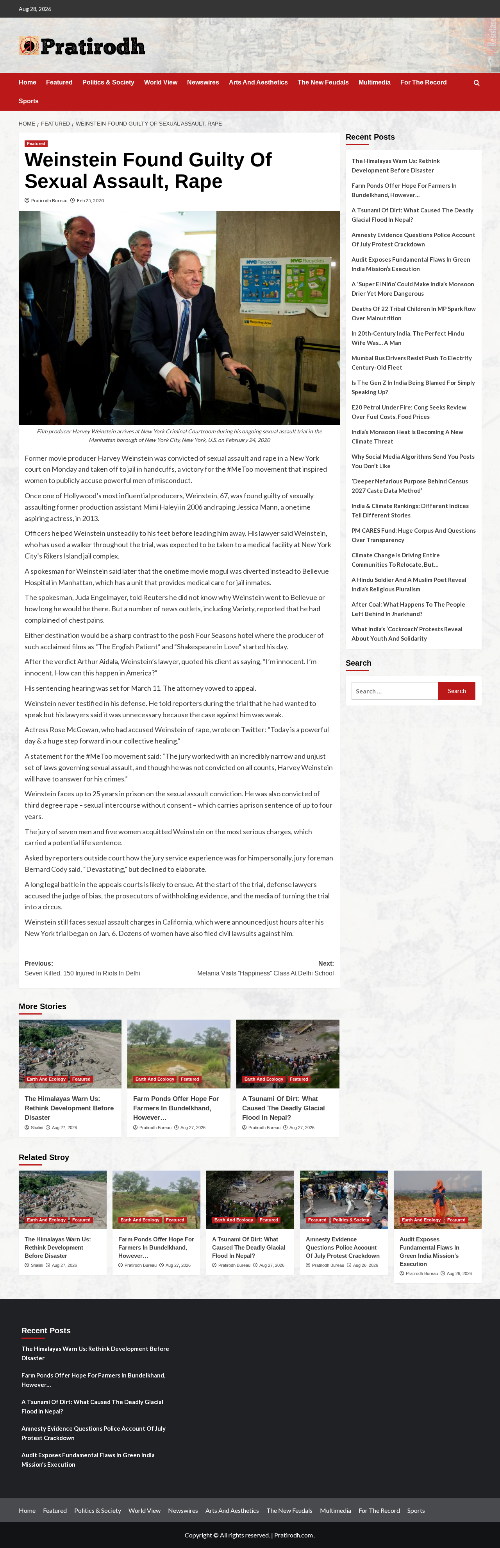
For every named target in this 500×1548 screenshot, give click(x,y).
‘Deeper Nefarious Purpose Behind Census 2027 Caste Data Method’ (410, 486)
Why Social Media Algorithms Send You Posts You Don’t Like (413, 461)
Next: (265, 968)
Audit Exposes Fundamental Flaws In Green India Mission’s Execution (411, 264)
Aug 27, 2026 (64, 1127)
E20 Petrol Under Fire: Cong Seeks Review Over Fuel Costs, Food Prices (409, 412)
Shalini (37, 1127)
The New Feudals (323, 82)
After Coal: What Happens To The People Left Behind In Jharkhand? (408, 609)
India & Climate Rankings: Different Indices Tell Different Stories (410, 510)
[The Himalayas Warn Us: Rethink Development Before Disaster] (70, 1054)
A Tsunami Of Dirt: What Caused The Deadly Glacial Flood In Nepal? (283, 1108)
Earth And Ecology (46, 1079)
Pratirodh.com (293, 1535)
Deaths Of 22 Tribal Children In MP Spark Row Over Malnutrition (414, 313)
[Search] (477, 83)
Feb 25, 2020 (90, 200)
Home (27, 82)
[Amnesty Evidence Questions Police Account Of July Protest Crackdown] (344, 1200)
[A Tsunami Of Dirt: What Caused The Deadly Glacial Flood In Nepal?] (287, 1054)
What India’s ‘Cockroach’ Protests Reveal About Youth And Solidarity (407, 633)
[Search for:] (395, 691)
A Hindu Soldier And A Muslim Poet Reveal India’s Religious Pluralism (409, 584)
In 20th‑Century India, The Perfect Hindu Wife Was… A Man (408, 338)
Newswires (203, 82)
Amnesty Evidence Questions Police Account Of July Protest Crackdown (413, 239)
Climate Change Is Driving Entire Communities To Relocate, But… (396, 559)
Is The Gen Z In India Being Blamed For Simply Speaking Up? (413, 387)
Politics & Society (108, 82)
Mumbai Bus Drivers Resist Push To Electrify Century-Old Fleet (412, 362)
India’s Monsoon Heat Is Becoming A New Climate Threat (407, 436)
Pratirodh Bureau (49, 200)
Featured (59, 82)
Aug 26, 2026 (365, 1265)
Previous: (82, 968)
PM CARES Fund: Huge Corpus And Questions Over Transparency (414, 535)
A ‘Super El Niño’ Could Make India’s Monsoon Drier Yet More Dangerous (413, 288)
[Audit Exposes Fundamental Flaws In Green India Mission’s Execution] (438, 1200)
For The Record (423, 82)
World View (160, 82)
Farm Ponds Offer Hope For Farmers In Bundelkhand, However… (176, 1108)
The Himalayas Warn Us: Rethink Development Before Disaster (69, 1108)
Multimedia (375, 82)
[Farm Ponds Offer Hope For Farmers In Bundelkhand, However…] (178, 1054)
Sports (29, 101)
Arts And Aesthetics (258, 82)
